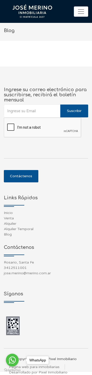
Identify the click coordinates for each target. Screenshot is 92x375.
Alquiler (10, 223)
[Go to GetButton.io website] (12, 369)
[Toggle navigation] (81, 11)
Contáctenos (21, 176)
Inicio (8, 213)
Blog (8, 234)
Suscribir (74, 111)
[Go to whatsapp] (12, 360)
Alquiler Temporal (18, 229)
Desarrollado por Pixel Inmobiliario (38, 372)
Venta (9, 218)
